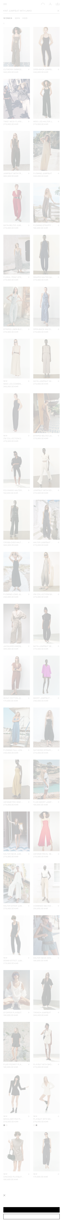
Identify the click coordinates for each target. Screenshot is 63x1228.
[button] (31, 1209)
